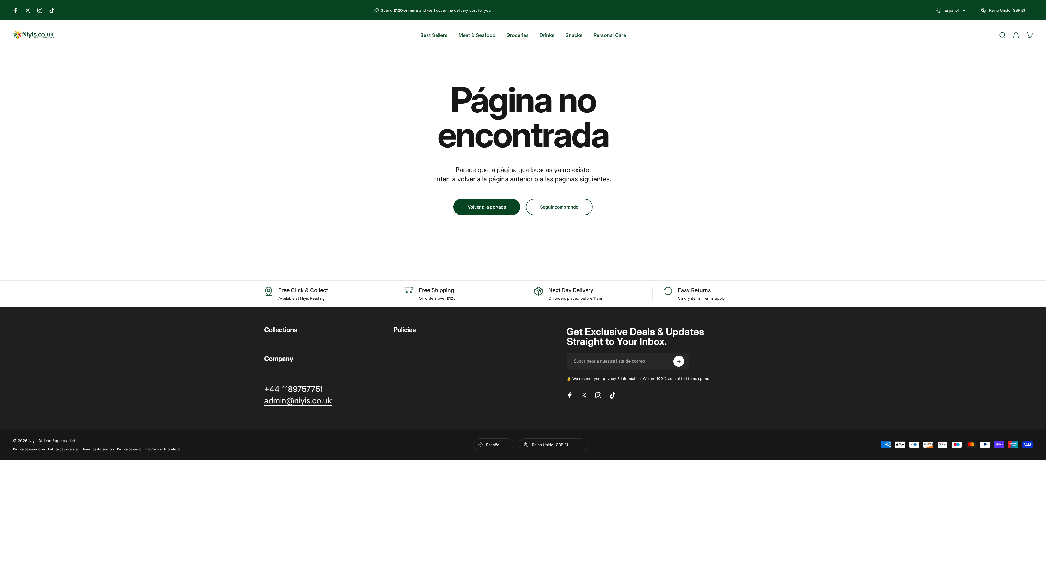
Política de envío (129, 449)
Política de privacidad (63, 449)
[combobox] (951, 10)
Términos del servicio (98, 449)
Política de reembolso (29, 449)
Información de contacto (162, 449)
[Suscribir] (678, 361)
